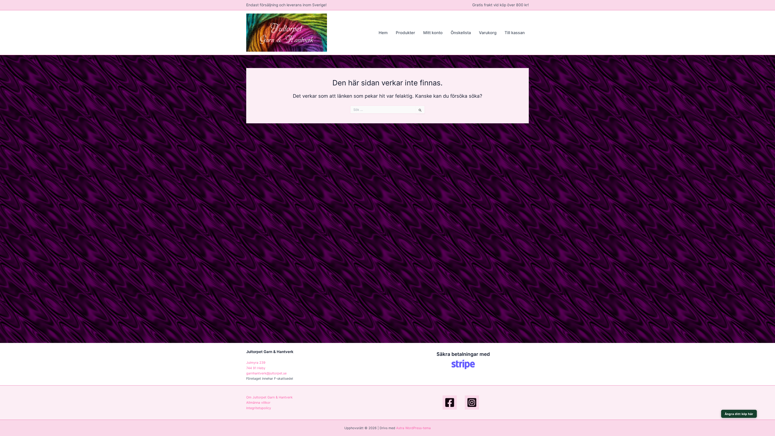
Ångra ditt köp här (739, 414)
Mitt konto (433, 32)
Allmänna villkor (258, 402)
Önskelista (461, 32)
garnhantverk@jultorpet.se (266, 373)
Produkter (405, 32)
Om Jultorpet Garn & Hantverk (269, 397)
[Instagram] (472, 402)
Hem (383, 32)
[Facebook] (450, 402)
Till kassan (515, 32)
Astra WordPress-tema (413, 428)
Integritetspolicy (258, 408)
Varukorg (487, 32)
